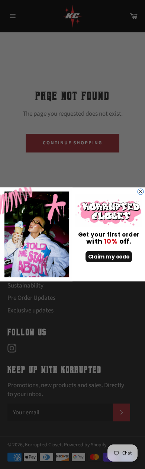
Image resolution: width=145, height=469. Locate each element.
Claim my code (109, 257)
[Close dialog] (141, 192)
